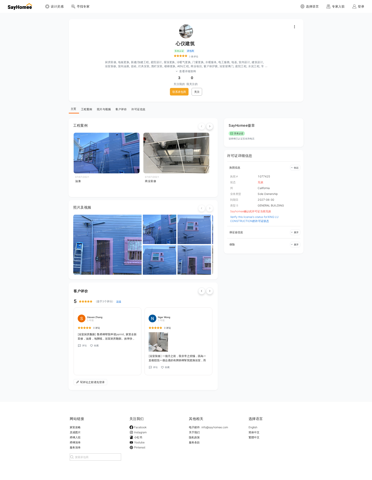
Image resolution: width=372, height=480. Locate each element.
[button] (263, 168)
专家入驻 (338, 6)
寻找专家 (83, 6)
